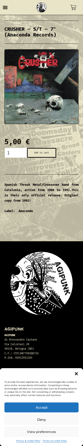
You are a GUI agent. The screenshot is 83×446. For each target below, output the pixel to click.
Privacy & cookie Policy (28, 440)
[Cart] (73, 7)
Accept (42, 407)
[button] (76, 373)
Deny (41, 419)
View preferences (41, 432)
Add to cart (41, 152)
